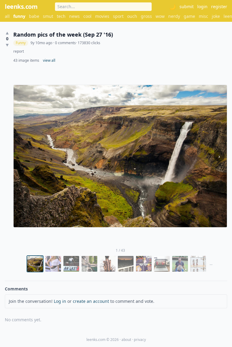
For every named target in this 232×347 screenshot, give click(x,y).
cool (87, 16)
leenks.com (21, 6)
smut (48, 16)
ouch (132, 16)
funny (19, 16)
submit (186, 6)
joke (216, 16)
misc (203, 16)
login (202, 6)
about (126, 339)
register (219, 6)
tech (61, 16)
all (7, 16)
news (74, 16)
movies (102, 16)
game (189, 16)
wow (160, 16)
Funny (21, 42)
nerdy (174, 16)
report (18, 51)
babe (34, 16)
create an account (91, 301)
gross (146, 16)
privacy (140, 339)
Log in (60, 301)
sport (118, 16)
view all (49, 60)
